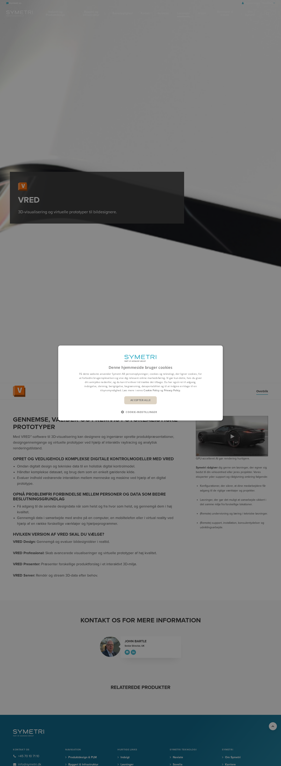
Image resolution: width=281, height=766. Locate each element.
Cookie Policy (151, 390)
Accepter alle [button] (140, 400)
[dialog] (140, 383)
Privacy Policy (172, 390)
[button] (140, 411)
